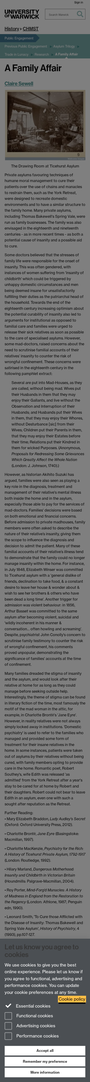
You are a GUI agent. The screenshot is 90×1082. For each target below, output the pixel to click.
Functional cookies (34, 1015)
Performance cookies (37, 1036)
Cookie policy (72, 999)
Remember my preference (45, 1061)
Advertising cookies (35, 1026)
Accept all (45, 1050)
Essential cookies (33, 1006)
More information (45, 1072)
